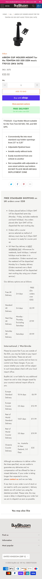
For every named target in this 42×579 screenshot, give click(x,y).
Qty (3, 80)
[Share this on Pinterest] (23, 184)
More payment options (21, 103)
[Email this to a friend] (30, 184)
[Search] (33, 6)
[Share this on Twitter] (11, 184)
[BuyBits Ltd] (21, 6)
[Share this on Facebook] (17, 184)
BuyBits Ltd (15, 563)
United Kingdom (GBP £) (15, 556)
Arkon (4, 53)
